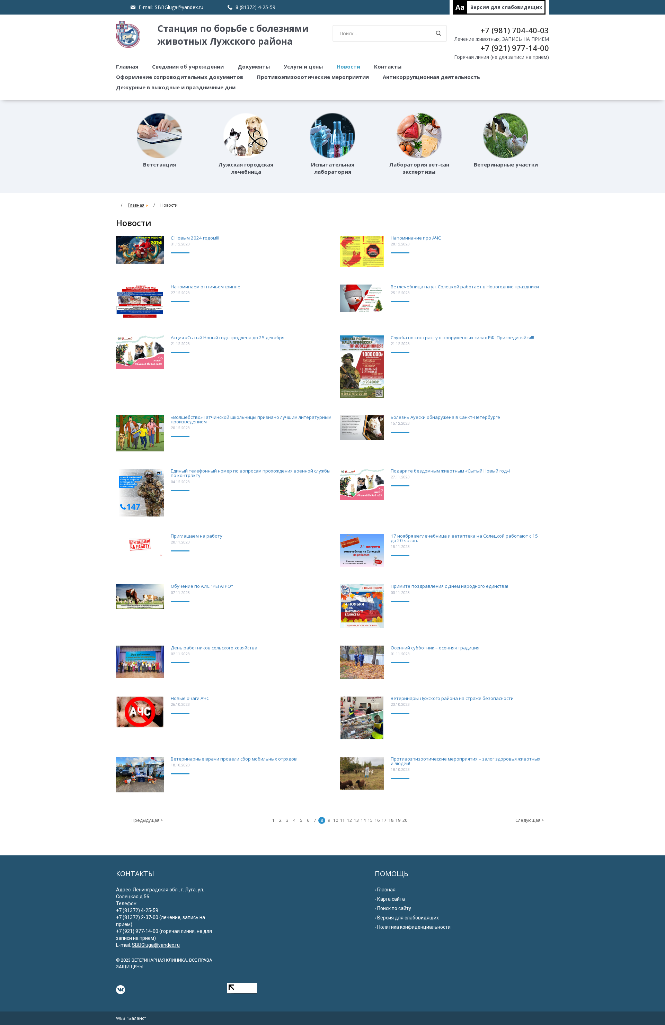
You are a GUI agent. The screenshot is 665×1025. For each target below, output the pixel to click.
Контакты (387, 66)
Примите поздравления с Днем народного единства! (449, 586)
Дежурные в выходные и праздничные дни (176, 87)
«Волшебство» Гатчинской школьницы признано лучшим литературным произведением (251, 419)
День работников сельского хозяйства (214, 648)
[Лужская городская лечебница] (246, 135)
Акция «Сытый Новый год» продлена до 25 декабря (227, 337)
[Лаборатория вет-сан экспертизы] (419, 135)
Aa (460, 7)
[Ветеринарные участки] (505, 135)
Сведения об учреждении (188, 66)
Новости (348, 66)
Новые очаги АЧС (190, 698)
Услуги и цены (303, 66)
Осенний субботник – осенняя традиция (435, 648)
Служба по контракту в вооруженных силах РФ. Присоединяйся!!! (462, 337)
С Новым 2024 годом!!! (195, 238)
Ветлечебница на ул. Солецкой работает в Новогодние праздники (465, 287)
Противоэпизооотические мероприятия (313, 76)
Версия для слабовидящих (506, 7)
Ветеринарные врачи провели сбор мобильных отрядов (234, 759)
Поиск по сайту (394, 908)
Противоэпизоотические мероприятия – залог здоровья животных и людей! (465, 761)
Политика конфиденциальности (414, 927)
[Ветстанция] (159, 135)
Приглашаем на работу (196, 536)
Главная (127, 66)
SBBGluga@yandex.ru (179, 7)
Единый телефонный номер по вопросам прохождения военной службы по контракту (250, 473)
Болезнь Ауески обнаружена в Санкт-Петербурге (445, 417)
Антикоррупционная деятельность (431, 76)
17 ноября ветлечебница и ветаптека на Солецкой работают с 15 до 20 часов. (464, 538)
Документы (254, 66)
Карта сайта (391, 899)
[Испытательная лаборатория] (332, 135)
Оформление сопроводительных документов (179, 76)
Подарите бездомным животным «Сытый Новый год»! (450, 471)
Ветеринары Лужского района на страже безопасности (452, 698)
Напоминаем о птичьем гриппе (205, 287)
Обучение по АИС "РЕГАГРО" (202, 586)
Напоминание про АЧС (416, 238)
